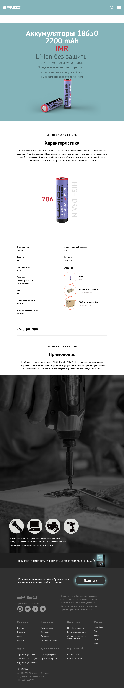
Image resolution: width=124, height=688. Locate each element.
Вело (96, 643)
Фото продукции (49, 654)
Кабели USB (22, 668)
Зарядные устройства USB (27, 663)
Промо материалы (49, 658)
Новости (21, 632)
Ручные (97, 631)
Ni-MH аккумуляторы (76, 628)
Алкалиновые (47, 628)
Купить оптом (73, 654)
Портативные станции (27, 658)
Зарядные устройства (27, 654)
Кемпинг (97, 635)
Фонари (98, 621)
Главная (20, 628)
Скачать (20, 640)
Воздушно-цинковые (51, 640)
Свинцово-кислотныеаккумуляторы (77, 637)
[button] (111, 7)
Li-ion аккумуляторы (76, 632)
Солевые (45, 632)
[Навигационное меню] (119, 7)
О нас (19, 636)
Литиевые (45, 636)
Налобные (98, 627)
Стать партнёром (75, 658)
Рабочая (98, 639)
